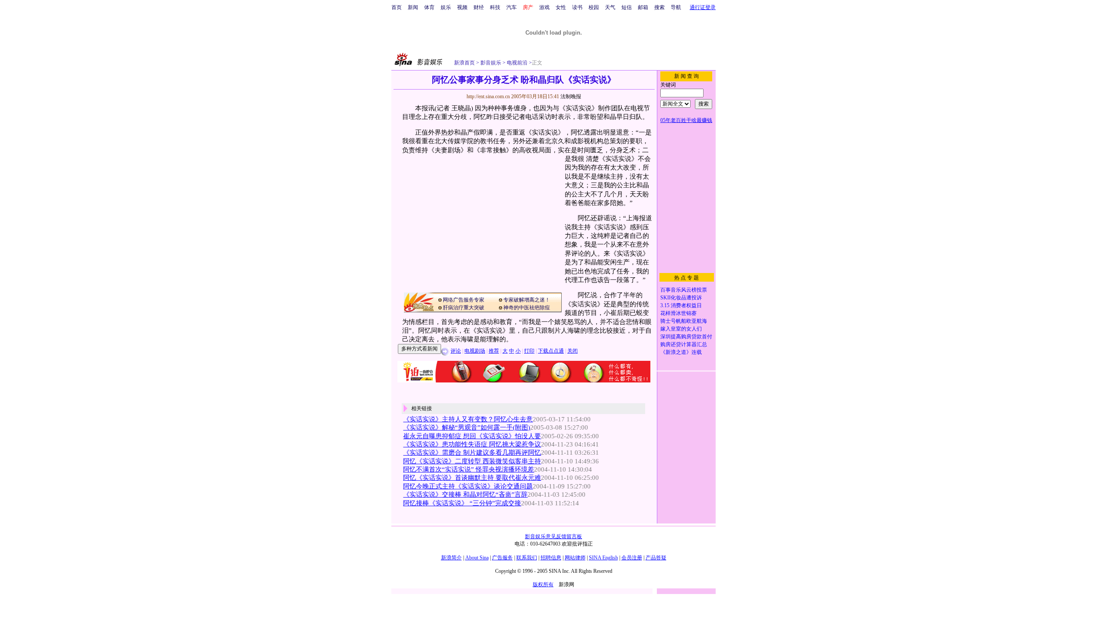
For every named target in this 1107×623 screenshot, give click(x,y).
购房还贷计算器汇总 (683, 344)
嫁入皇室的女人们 (681, 329)
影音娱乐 (490, 63)
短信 (626, 7)
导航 (676, 7)
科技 (495, 7)
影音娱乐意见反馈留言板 (553, 536)
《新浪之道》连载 (681, 352)
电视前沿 (517, 63)
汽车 (511, 7)
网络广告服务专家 (463, 300)
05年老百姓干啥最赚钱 (686, 120)
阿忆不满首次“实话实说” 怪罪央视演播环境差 (468, 469)
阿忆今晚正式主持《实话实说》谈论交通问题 (468, 486)
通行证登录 (703, 7)
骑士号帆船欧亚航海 (683, 321)
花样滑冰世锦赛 (678, 313)
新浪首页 (464, 63)
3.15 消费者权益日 (681, 305)
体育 (429, 7)
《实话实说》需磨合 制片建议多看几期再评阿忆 (472, 452)
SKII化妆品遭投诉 (681, 298)
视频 (462, 7)
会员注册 (631, 558)
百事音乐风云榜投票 (683, 290)
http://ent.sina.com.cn (489, 96)
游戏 (544, 7)
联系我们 (526, 558)
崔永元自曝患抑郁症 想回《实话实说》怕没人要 (472, 436)
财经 (479, 7)
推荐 (494, 351)
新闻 (413, 7)
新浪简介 (451, 558)
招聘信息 (551, 558)
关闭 (572, 351)
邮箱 (643, 7)
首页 (396, 7)
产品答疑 (656, 558)
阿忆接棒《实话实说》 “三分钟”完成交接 (462, 503)
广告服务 (502, 558)
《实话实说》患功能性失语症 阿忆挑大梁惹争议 (472, 444)
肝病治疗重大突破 (463, 308)
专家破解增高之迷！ (526, 300)
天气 (610, 7)
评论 (456, 351)
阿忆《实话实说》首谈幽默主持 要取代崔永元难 (472, 477)
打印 (529, 351)
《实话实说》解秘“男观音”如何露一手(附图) (466, 427)
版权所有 (543, 584)
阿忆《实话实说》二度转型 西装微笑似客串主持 (472, 461)
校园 (594, 7)
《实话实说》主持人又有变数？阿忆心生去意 (468, 419)
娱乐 (446, 7)
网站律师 (575, 558)
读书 (577, 7)
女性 (561, 7)
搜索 (659, 7)
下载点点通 (551, 351)
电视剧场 (474, 351)
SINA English (603, 558)
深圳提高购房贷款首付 (686, 337)
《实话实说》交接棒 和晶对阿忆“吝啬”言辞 (465, 494)
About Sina (477, 558)
